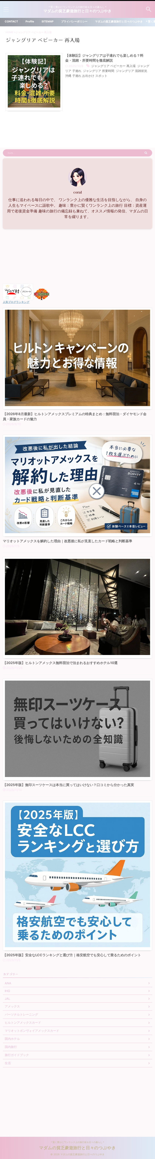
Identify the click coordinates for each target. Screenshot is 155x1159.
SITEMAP (47, 21)
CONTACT (11, 21)
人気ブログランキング (16, 301)
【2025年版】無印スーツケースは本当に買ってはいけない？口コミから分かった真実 (68, 785)
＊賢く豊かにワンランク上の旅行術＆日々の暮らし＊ (77, 1142)
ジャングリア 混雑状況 (131, 71)
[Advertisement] (77, 257)
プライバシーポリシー (74, 21)
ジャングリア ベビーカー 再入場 (113, 66)
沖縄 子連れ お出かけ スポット (86, 76)
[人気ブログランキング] (41, 298)
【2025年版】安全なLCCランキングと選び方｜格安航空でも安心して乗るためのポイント (72, 955)
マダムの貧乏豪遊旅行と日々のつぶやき (77, 11)
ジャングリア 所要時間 (98, 71)
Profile (30, 21)
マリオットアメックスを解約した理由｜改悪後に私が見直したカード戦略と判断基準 (67, 541)
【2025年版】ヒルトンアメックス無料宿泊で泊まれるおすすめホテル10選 (60, 663)
